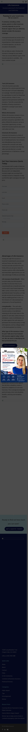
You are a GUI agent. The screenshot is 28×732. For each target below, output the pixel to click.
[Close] (26, 348)
